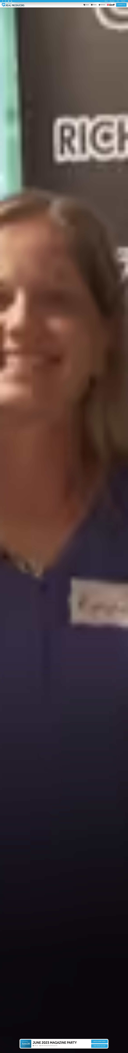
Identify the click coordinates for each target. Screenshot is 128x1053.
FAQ (118, 1)
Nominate (112, 1)
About (106, 1)
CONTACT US (121, 4)
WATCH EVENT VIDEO (99, 1041)
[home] (13, 5)
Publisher (123, 1)
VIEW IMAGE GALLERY (99, 1046)
